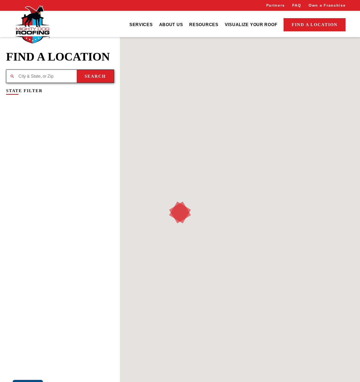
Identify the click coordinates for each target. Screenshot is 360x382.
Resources (203, 24)
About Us (171, 24)
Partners (275, 5)
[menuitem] (141, 25)
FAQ (296, 5)
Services (141, 24)
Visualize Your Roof (251, 24)
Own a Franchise (327, 5)
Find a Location (314, 24)
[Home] (32, 25)
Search (95, 76)
